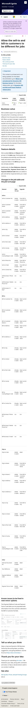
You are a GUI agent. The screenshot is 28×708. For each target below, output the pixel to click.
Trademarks (4, 706)
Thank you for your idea (8, 63)
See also (4, 66)
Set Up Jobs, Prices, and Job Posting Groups (14, 675)
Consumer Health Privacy (7, 703)
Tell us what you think (8, 61)
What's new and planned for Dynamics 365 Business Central (13, 81)
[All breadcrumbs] (2, 36)
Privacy (10, 701)
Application (8, 36)
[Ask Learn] (22, 36)
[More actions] (25, 36)
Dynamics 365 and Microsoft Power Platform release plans (13, 87)
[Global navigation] (1, 17)
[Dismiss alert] (25, 2)
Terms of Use (20, 703)
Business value (6, 57)
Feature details (6, 59)
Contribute (4, 701)
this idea (19, 660)
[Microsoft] (14, 17)
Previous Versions (14, 699)
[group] (14, 392)
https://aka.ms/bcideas (13, 653)
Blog (22, 699)
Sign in (25, 17)
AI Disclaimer (4, 699)
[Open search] (20, 17)
